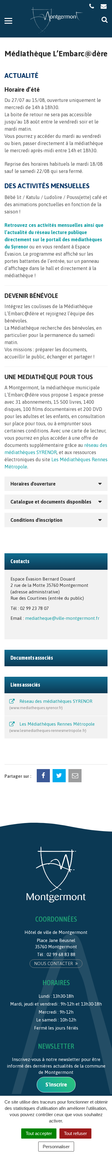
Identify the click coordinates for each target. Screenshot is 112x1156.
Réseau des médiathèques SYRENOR (51, 704)
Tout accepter (39, 1133)
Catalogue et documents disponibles (50, 501)
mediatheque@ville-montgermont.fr (62, 618)
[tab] (56, 484)
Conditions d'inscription (36, 520)
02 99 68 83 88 (61, 954)
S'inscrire (56, 1084)
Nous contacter (54, 963)
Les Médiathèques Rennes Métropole (52, 727)
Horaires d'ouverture (33, 483)
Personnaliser (56, 1146)
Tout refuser (75, 1133)
